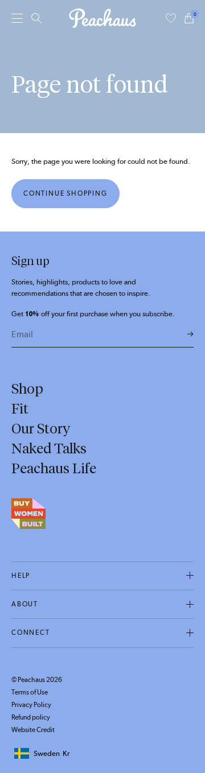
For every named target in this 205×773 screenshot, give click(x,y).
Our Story (40, 428)
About (24, 604)
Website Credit (33, 730)
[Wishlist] (171, 18)
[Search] (36, 18)
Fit (19, 408)
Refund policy (30, 717)
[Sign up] (190, 335)
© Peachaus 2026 (36, 680)
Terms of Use (29, 692)
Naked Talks (49, 448)
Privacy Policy (31, 705)
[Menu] (17, 18)
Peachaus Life (53, 468)
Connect (30, 632)
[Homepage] (102, 18)
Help (20, 576)
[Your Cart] (189, 18)
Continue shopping (65, 193)
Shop (27, 388)
